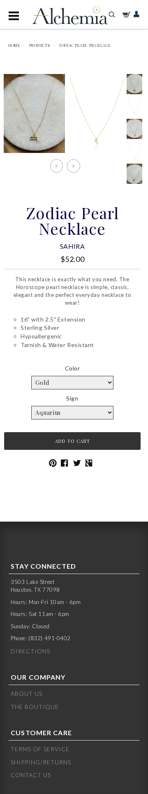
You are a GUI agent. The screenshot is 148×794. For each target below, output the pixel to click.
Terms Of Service (40, 748)
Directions (30, 651)
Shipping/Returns (41, 762)
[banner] (70, 15)
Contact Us (31, 774)
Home (14, 45)
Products (39, 45)
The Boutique (35, 706)
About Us (26, 693)
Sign (72, 398)
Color (72, 368)
